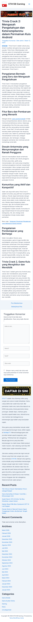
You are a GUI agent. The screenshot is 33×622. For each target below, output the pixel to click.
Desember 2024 (7, 554)
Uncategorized (6, 610)
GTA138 (13, 459)
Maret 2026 (5, 530)
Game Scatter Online (8, 601)
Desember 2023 (7, 587)
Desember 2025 (7, 539)
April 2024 (5, 575)
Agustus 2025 (6, 545)
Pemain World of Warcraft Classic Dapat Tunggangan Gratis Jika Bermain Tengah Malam (14, 511)
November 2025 (7, 542)
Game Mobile (6, 598)
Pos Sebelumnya (16, 303)
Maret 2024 (5, 578)
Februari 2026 (6, 533)
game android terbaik (18, 119)
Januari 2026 (6, 536)
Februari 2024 (6, 581)
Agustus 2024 (6, 566)
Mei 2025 (5, 551)
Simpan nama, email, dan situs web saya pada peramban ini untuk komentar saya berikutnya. (16, 373)
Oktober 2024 (6, 560)
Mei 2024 (5, 572)
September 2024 (7, 563)
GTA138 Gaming (16, 4)
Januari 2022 (6, 590)
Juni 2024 (5, 569)
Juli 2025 (5, 548)
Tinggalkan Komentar (8, 40)
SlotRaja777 (6, 432)
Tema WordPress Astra (16, 618)
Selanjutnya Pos (16, 306)
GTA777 (4, 398)
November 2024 (7, 557)
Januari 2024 (6, 584)
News (4, 607)
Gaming (4, 604)
